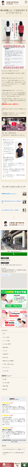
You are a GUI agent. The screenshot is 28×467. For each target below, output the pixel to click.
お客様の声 (5, 354)
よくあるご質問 (6, 344)
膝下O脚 (5, 389)
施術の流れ (5, 347)
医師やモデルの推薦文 (8, 360)
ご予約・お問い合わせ (8, 364)
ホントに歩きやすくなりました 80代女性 (9, 210)
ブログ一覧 (5, 370)
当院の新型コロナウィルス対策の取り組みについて (14, 453)
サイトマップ (6, 367)
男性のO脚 (5, 386)
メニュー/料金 (6, 340)
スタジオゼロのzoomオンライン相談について (14, 449)
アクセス (5, 350)
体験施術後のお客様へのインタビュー (9, 193)
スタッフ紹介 (6, 337)
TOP (4, 333)
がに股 (4, 379)
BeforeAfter (5, 357)
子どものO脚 (6, 382)
